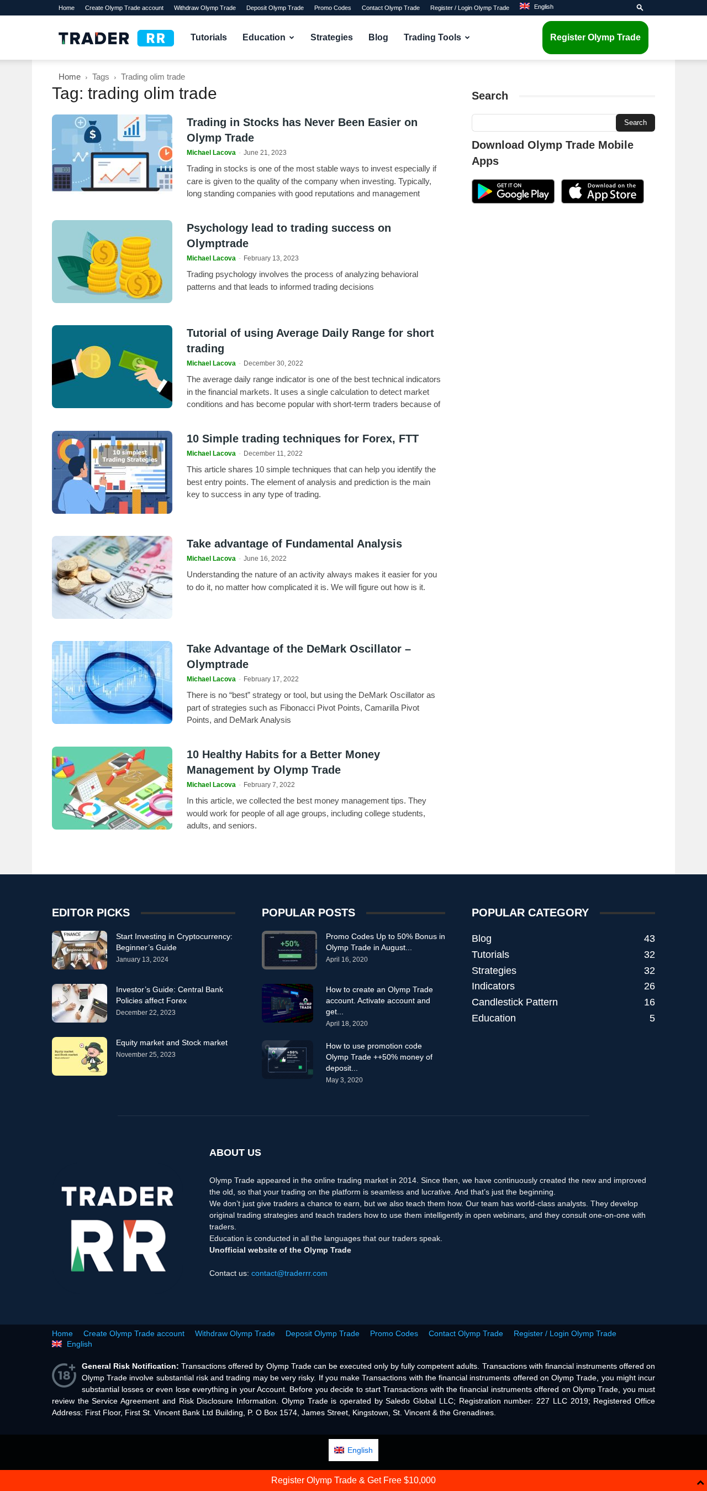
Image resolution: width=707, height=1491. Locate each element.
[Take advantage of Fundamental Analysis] (112, 577)
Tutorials (209, 37)
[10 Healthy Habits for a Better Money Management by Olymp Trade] (112, 788)
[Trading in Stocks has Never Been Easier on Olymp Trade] (112, 155)
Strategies (331, 37)
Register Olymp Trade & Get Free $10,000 (353, 1480)
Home (67, 7)
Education (264, 37)
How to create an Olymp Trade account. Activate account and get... (379, 1000)
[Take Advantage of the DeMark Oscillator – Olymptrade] (112, 682)
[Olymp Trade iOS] (602, 200)
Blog (378, 37)
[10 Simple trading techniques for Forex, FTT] (112, 472)
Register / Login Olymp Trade (469, 7)
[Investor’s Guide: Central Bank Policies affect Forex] (79, 1003)
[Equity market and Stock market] (79, 1056)
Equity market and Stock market (172, 1042)
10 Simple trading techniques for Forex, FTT (303, 438)
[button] (640, 7)
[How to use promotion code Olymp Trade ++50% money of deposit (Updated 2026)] (287, 1059)
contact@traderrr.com (289, 1273)
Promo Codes (332, 7)
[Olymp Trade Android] (513, 200)
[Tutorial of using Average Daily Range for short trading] (112, 366)
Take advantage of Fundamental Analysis (294, 544)
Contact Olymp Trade (391, 7)
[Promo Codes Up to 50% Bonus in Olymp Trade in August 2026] (289, 950)
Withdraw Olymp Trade (205, 7)
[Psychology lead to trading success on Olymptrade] (112, 261)
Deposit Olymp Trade (275, 7)
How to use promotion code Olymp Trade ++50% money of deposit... (379, 1056)
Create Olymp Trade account (124, 7)
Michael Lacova (211, 153)
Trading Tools (432, 37)
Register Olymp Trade (595, 37)
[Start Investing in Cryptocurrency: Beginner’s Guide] (79, 950)
